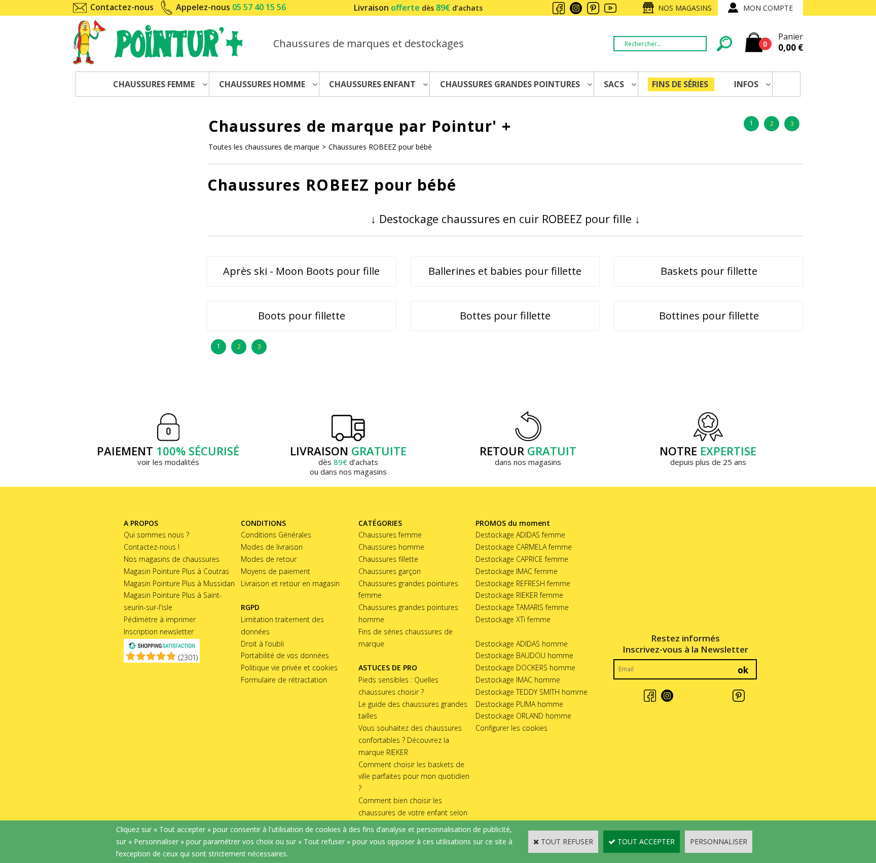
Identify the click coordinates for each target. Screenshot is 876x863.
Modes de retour (269, 559)
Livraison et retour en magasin (290, 583)
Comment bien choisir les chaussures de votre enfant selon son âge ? (412, 813)
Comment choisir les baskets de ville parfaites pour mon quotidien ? (413, 777)
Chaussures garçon (389, 571)
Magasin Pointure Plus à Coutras (176, 571)
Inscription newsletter (159, 631)
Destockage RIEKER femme (519, 595)
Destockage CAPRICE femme (522, 559)
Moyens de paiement (275, 571)
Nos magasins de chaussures (172, 559)
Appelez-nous (231, 7)
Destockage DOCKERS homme (525, 667)
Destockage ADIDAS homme (522, 644)
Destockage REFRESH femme (523, 583)
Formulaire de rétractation (284, 680)
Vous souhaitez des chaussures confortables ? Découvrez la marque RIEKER (410, 740)
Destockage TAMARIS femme (522, 607)
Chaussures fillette (388, 559)
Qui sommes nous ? (156, 535)
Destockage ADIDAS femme (520, 535)
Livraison (418, 7)
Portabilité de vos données (285, 655)
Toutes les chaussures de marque (263, 147)
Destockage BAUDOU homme (524, 655)
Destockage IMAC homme (518, 680)
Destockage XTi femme (513, 619)
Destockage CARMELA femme (524, 547)
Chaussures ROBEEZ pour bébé (380, 147)
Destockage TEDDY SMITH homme (532, 692)
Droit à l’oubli (262, 644)
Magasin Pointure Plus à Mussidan (179, 583)
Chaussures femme (390, 535)
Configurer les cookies (512, 728)
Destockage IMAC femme (517, 571)
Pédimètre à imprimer (160, 619)
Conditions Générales (276, 535)
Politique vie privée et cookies (289, 667)
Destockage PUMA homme (519, 704)
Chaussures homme (391, 547)
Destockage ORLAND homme (523, 716)
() (188, 657)
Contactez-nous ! (151, 547)
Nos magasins (685, 8)
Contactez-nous (122, 7)
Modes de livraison (272, 547)
